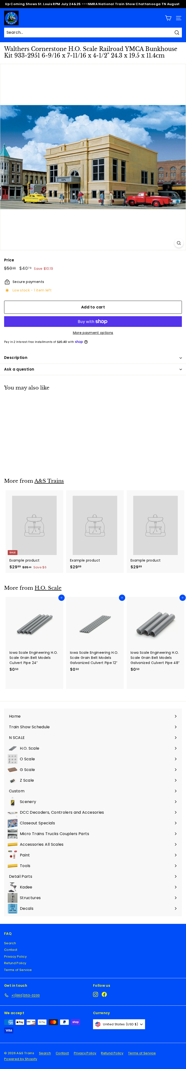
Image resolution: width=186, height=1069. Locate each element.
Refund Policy (15, 963)
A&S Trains (49, 481)
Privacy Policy (15, 956)
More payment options (93, 332)
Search (10, 943)
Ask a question (19, 369)
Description (15, 357)
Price (9, 260)
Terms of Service (18, 970)
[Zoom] (178, 243)
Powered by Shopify (20, 1059)
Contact (10, 949)
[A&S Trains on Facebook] (104, 994)
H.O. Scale (48, 588)
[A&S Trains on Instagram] (95, 994)
